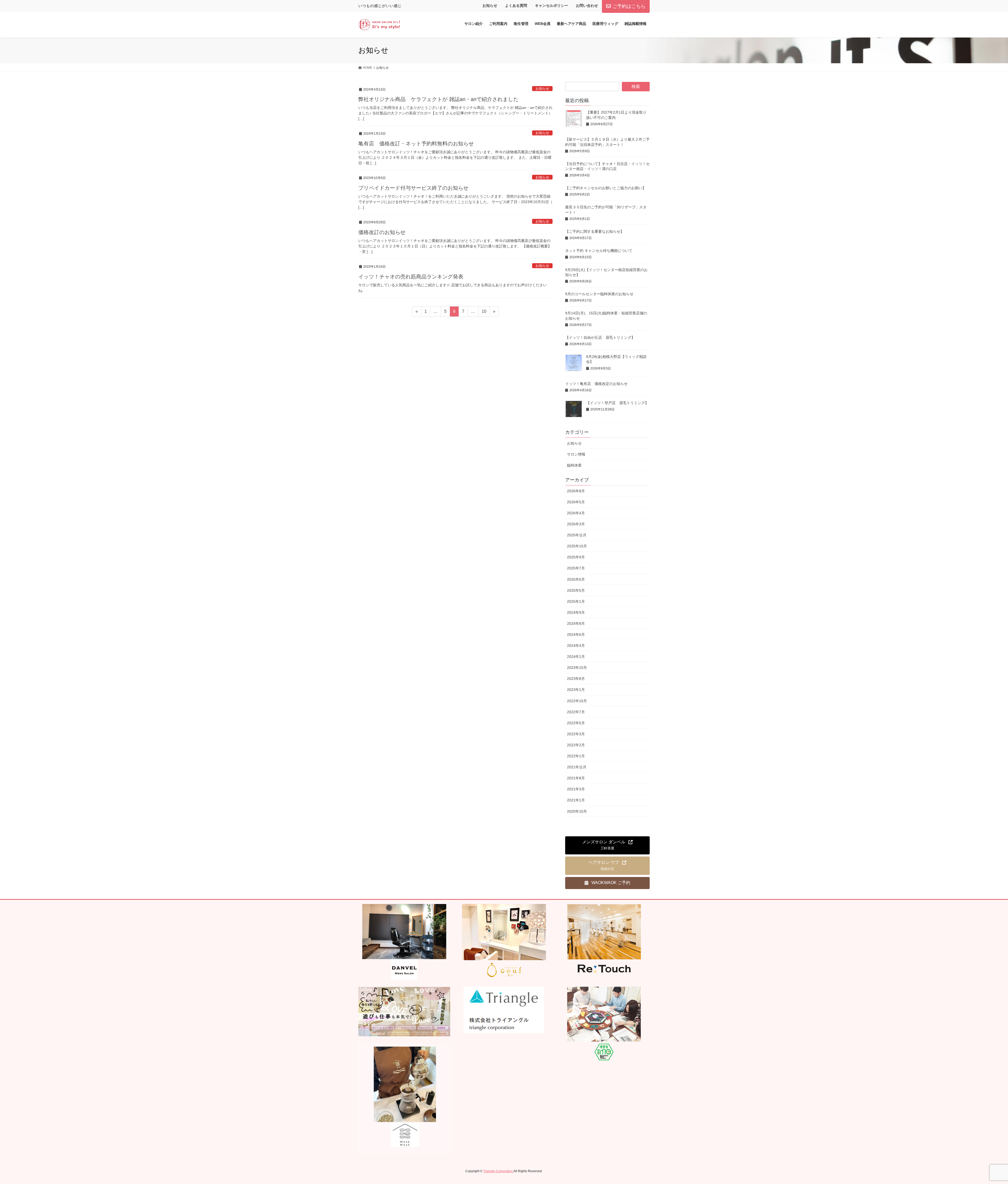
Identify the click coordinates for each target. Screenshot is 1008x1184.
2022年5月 (576, 723)
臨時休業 (574, 465)
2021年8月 (576, 778)
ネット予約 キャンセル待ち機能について (598, 251)
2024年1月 (576, 656)
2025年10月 (577, 546)
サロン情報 (576, 454)
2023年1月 (576, 690)
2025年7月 (576, 568)
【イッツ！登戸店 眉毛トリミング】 (617, 403)
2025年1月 (576, 601)
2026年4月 (576, 513)
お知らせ (489, 5)
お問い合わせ (587, 5)
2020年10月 (577, 811)
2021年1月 (576, 800)
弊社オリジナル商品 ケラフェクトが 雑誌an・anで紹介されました (438, 99)
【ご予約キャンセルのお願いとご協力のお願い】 (605, 188)
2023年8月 (576, 678)
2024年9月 (576, 612)
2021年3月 (576, 789)
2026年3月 (576, 524)
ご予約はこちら (628, 6)
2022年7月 (576, 712)
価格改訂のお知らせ (382, 232)
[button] (607, 845)
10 (483, 313)
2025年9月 (576, 557)
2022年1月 (576, 756)
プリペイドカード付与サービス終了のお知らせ (413, 188)
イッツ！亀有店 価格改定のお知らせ (596, 384)
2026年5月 (576, 502)
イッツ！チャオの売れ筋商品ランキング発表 (410, 276)
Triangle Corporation (498, 1171)
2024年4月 (576, 645)
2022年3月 (576, 734)
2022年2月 (576, 745)
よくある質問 (516, 5)
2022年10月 (577, 701)
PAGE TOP (981, 1144)
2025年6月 (576, 579)
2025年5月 (576, 590)
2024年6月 (576, 634)
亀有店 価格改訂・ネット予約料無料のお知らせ (416, 143)
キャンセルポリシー (551, 5)
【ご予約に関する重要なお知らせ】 (594, 231)
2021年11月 (576, 767)
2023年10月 (577, 667)
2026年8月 (576, 491)
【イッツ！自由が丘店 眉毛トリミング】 (600, 337)
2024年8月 (576, 623)
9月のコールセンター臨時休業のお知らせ (599, 294)
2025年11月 (576, 535)
